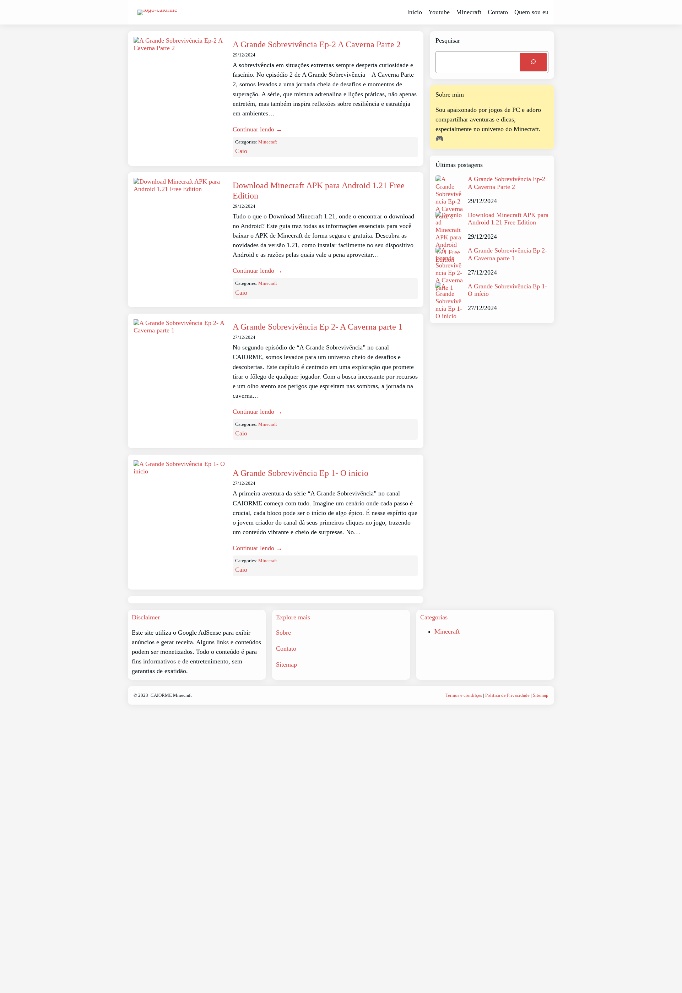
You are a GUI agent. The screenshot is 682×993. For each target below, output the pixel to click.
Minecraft (267, 142)
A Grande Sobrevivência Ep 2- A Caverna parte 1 (317, 326)
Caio (241, 150)
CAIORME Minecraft (171, 695)
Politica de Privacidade (507, 695)
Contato (286, 648)
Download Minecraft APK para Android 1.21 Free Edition (319, 190)
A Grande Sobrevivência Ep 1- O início (300, 473)
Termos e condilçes (463, 695)
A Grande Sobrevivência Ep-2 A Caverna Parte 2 (317, 44)
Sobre (283, 632)
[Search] (533, 62)
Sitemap (286, 664)
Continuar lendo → (257, 129)
